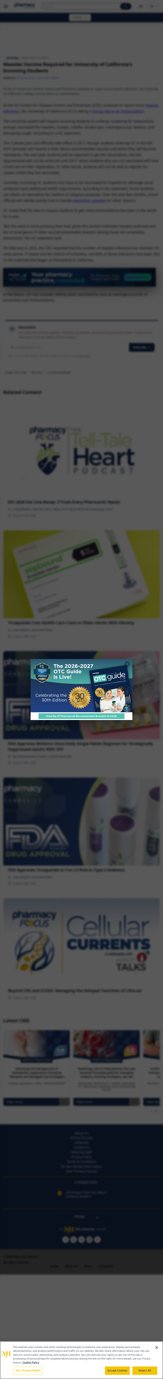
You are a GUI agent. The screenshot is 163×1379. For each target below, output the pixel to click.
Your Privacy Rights (28, 1370)
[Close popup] (127, 664)
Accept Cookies (117, 1370)
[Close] (156, 1347)
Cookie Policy (30, 1362)
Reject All (145, 1370)
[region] (81, 1360)
